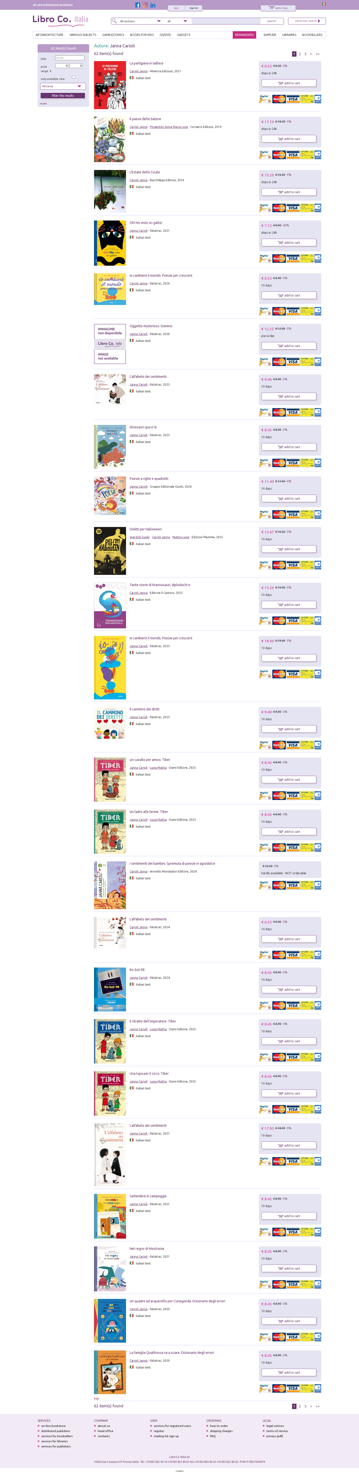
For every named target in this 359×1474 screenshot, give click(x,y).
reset (43, 103)
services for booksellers (57, 1436)
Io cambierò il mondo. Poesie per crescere (161, 275)
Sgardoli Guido (140, 537)
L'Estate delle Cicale (145, 172)
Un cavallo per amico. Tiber (150, 760)
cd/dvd (165, 34)
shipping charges (221, 1430)
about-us (104, 1425)
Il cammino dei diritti (144, 709)
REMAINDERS (244, 34)
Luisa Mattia (158, 767)
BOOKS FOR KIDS (142, 34)
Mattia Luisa (180, 537)
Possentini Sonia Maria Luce (169, 126)
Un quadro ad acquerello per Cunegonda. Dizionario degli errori (177, 1301)
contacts (104, 1436)
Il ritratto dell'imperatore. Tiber (153, 1021)
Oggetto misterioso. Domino (151, 326)
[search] (271, 21)
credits (180, 1471)
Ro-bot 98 (137, 970)
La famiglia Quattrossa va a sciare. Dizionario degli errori (172, 1353)
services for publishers (56, 1446)
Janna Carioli (122, 45)
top (96, 1398)
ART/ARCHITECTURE (49, 34)
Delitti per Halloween (146, 529)
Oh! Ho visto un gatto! (146, 223)
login (176, 8)
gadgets (183, 34)
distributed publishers (55, 1430)
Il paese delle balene (145, 119)
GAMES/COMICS (113, 34)
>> (318, 54)
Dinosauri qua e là (143, 427)
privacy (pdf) (274, 1436)
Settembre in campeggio (148, 1196)
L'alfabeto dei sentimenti (148, 377)
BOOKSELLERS (312, 34)
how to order (219, 1425)
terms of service (277, 1430)
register (193, 8)
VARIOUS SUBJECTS (83, 34)
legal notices (275, 1425)
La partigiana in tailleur (147, 63)
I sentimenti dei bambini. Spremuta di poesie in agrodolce (172, 863)
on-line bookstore (53, 1425)
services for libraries (54, 1441)
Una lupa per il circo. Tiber (149, 1073)
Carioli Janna (139, 71)
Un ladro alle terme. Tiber (149, 812)
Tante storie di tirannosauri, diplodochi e (160, 585)
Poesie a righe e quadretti (149, 479)
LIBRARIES (289, 34)
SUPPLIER (270, 34)
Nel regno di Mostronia (147, 1249)
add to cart (292, 83)
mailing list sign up (166, 1436)
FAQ (213, 1436)
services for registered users (172, 1425)
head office (105, 1430)
